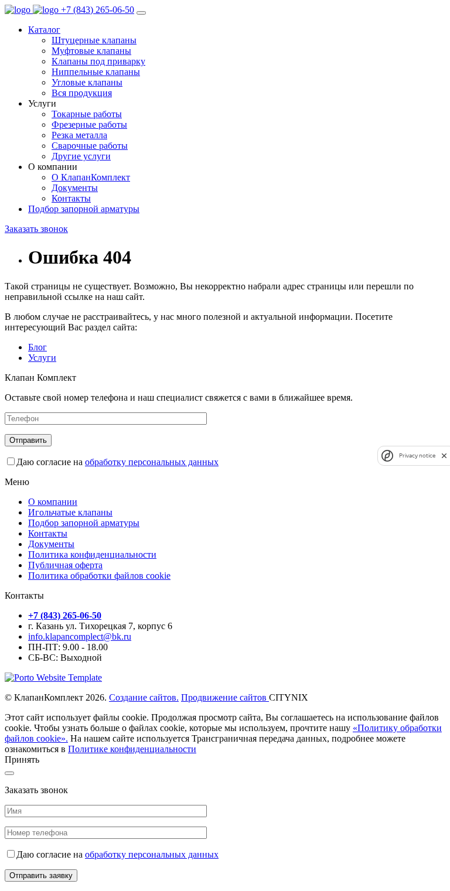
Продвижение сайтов (225, 697)
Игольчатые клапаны (70, 512)
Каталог (44, 30)
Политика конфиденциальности (92, 554)
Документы (51, 544)
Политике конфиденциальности (132, 749)
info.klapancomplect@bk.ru (79, 636)
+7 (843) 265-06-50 (97, 10)
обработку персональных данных (152, 462)
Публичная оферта (65, 565)
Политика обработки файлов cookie (99, 576)
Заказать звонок (36, 229)
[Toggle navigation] (141, 13)
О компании (52, 502)
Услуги (42, 358)
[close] (444, 455)
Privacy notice (417, 455)
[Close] (9, 773)
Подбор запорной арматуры (83, 209)
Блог (37, 347)
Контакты (47, 533)
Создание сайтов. (144, 697)
